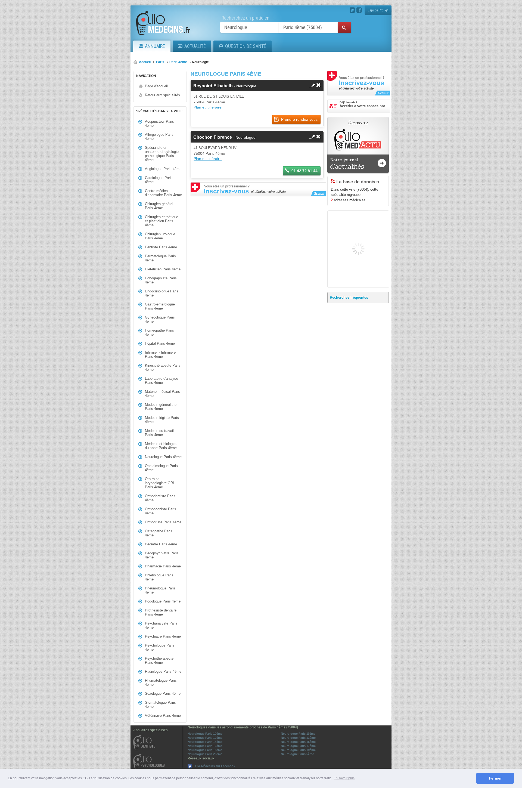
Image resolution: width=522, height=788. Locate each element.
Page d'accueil (156, 86)
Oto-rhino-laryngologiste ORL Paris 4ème (160, 483)
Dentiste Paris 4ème (161, 247)
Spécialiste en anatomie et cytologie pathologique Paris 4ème (162, 154)
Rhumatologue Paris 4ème (161, 682)
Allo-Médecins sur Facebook (214, 766)
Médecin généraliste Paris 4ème (160, 407)
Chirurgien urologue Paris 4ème (160, 236)
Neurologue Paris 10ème (205, 733)
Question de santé (245, 46)
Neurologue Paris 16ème (205, 745)
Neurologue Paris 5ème (297, 754)
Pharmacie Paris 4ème (163, 566)
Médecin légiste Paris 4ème (162, 420)
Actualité (195, 46)
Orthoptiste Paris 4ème (163, 522)
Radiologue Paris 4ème (163, 671)
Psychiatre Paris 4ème (163, 636)
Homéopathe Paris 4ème (159, 332)
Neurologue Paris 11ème (298, 733)
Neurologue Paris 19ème (298, 750)
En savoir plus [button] (344, 778)
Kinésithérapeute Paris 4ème (163, 367)
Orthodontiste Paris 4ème (160, 498)
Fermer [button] (495, 778)
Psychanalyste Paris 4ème (161, 625)
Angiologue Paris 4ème (163, 169)
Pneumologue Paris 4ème (160, 590)
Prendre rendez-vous (299, 119)
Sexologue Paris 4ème (163, 693)
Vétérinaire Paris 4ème (163, 715)
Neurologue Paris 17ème (298, 745)
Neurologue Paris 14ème (205, 741)
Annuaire (155, 46)
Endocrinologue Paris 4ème (161, 293)
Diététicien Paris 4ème (163, 269)
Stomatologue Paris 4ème (160, 704)
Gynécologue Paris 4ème (160, 319)
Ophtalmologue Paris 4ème (161, 468)
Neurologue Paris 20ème (205, 754)
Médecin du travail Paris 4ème (159, 433)
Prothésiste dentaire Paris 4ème (160, 612)
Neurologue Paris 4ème (163, 457)
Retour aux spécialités (162, 95)
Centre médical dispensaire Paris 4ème (163, 193)
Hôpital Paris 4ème (160, 343)
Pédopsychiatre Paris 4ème (162, 555)
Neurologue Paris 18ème (205, 750)
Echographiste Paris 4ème (161, 280)
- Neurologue (224, 86)
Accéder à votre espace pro (362, 104)
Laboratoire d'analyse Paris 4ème (161, 380)
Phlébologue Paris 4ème (159, 577)
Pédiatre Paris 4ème (161, 544)
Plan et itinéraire (208, 107)
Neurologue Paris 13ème (298, 737)
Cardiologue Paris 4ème (159, 180)
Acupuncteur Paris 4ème (159, 123)
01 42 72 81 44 (304, 171)
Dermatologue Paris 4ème (160, 258)
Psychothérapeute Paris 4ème (159, 660)
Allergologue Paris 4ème (159, 136)
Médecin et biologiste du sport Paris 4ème (161, 446)
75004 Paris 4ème (209, 102)
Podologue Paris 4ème (163, 601)
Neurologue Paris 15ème (298, 741)
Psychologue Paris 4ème (160, 647)
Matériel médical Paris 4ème (162, 394)
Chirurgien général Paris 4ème (159, 206)
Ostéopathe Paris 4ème (158, 533)
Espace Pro (376, 10)
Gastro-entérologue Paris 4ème (160, 306)
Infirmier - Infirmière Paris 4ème (160, 354)
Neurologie (200, 62)
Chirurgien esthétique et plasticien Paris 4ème (161, 221)
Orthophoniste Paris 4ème (160, 511)
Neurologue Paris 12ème (205, 737)
